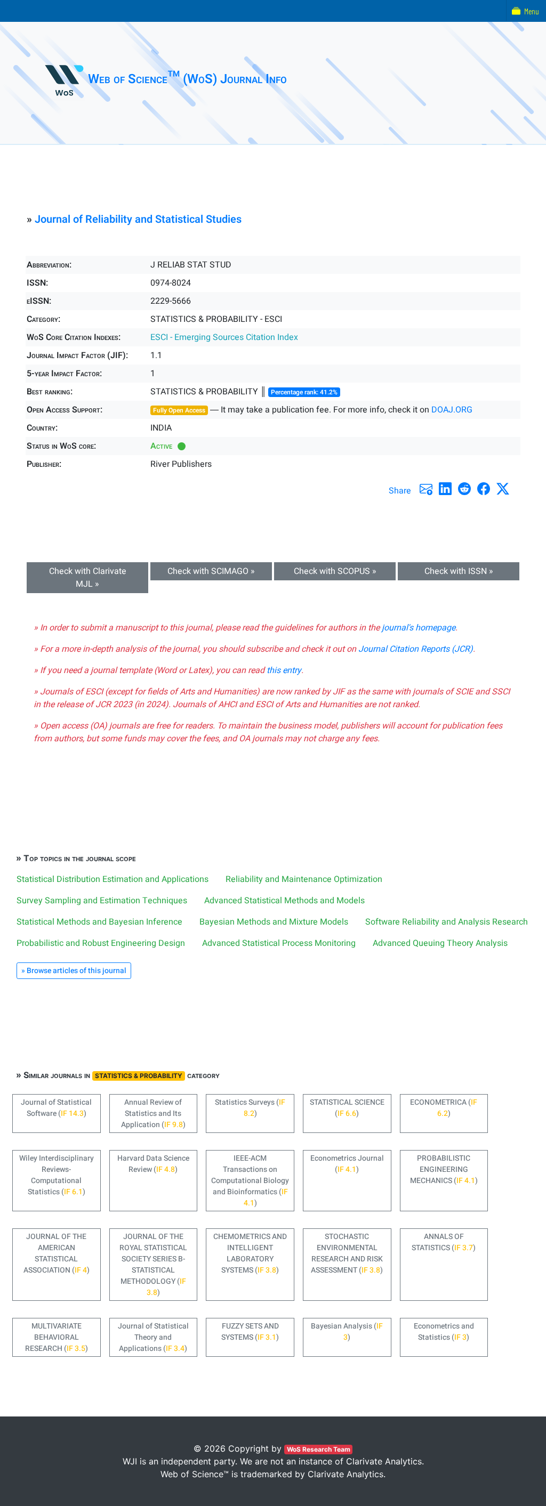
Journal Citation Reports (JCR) (415, 649)
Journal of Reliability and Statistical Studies (138, 219)
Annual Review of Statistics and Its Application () (153, 1113)
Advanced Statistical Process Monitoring (279, 943)
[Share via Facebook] (483, 489)
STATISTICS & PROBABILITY (138, 1076)
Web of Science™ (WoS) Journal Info (187, 79)
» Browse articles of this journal (73, 970)
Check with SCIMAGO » (211, 571)
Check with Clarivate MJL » (87, 577)
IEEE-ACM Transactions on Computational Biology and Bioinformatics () (250, 1181)
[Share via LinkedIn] (445, 489)
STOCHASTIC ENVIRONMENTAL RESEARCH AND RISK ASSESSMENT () (347, 1253)
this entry (284, 670)
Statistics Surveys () (250, 1108)
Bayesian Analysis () (347, 1332)
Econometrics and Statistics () (444, 1332)
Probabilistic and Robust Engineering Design (101, 943)
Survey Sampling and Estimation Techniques (102, 900)
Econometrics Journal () (347, 1164)
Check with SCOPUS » (335, 571)
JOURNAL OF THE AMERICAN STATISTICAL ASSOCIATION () (56, 1253)
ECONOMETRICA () (443, 1108)
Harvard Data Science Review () (153, 1164)
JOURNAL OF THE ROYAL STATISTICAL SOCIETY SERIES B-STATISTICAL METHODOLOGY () (153, 1264)
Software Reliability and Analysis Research (446, 922)
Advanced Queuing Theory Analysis (440, 943)
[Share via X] (502, 489)
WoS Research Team (318, 1449)
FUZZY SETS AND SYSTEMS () (250, 1332)
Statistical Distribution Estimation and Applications (112, 879)
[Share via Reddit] (464, 489)
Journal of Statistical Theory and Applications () (153, 1337)
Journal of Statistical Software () (56, 1108)
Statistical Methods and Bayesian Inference (99, 922)
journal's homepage (418, 627)
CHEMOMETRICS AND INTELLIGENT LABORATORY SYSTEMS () (250, 1253)
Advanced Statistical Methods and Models (284, 900)
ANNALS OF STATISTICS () (444, 1242)
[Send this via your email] (426, 489)
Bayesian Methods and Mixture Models (273, 922)
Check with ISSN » (458, 571)
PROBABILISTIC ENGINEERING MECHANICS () (444, 1169)
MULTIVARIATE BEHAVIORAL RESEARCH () (56, 1337)
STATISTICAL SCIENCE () (347, 1108)
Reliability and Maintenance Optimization (304, 879)
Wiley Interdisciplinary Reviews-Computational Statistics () (56, 1175)
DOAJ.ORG (451, 409)
